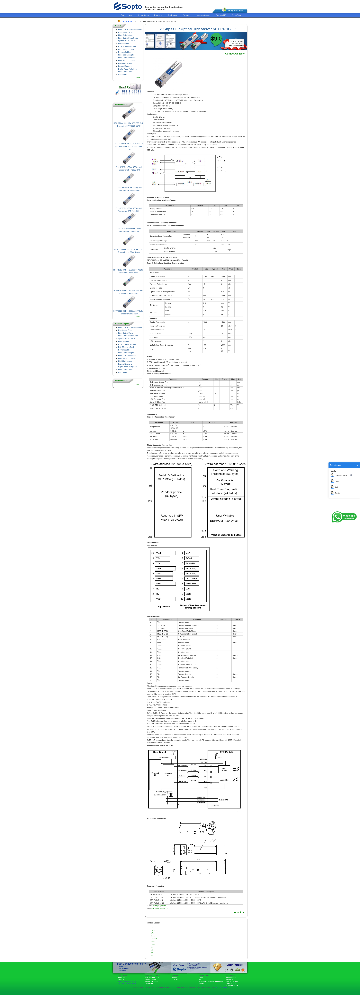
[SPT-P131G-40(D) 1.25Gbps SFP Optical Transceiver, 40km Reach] (129, 267)
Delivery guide (150, 979)
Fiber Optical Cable (125, 35)
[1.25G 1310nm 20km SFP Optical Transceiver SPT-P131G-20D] (129, 164)
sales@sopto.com (159, 906)
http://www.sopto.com (159, 909)
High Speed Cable (125, 32)
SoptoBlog (236, 15)
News (201, 978)
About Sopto (143, 15)
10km (153, 944)
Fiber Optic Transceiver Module (130, 30)
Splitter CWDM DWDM (126, 41)
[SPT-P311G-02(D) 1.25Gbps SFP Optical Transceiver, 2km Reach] (129, 308)
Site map (121, 979)
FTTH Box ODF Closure (127, 46)
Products (158, 15)
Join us (175, 979)
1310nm (154, 939)
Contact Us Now (235, 53)
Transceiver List (232, 985)
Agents (174, 978)
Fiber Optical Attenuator (127, 58)
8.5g (152, 933)
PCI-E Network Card (126, 49)
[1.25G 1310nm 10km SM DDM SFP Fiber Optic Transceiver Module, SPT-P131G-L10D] (129, 141)
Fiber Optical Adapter (126, 55)
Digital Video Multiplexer (127, 69)
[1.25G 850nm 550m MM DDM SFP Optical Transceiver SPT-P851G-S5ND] (129, 120)
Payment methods (152, 978)
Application (172, 15)
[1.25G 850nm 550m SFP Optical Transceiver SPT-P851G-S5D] (129, 226)
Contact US (221, 15)
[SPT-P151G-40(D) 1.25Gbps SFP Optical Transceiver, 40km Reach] (129, 288)
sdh (152, 950)
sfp (152, 928)
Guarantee (149, 983)
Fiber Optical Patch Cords (128, 38)
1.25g (153, 930)
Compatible (122, 75)
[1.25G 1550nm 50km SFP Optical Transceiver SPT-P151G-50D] (129, 185)
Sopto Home (126, 15)
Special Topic (231, 983)
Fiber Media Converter (126, 61)
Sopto (333, 471)
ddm (152, 947)
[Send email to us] (128, 94)
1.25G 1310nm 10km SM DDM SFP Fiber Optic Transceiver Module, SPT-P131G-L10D (129, 146)
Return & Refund (151, 981)
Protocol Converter (125, 66)
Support (186, 15)
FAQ (200, 979)
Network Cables (124, 52)
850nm (153, 936)
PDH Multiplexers (125, 63)
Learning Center (203, 15)
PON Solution (123, 44)
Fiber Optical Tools (125, 72)
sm (152, 956)
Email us (239, 912)
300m (153, 942)
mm (152, 953)
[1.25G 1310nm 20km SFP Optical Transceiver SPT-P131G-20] (129, 205)
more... (138, 77)
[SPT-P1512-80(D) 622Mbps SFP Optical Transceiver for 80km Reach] (129, 247)
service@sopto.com (222, 987)
